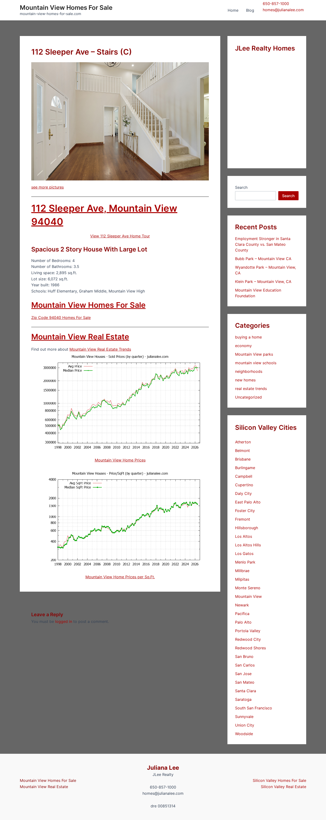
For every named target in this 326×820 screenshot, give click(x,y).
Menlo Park (245, 562)
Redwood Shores (250, 648)
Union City (244, 725)
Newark (242, 605)
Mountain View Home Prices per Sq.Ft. (120, 576)
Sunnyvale (244, 716)
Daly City (243, 493)
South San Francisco (253, 708)
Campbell (243, 476)
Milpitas (242, 579)
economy (243, 345)
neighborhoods (248, 371)
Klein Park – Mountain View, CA (263, 281)
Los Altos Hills (248, 545)
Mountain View (248, 596)
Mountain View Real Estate (80, 336)
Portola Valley (247, 630)
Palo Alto (243, 622)
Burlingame (245, 467)
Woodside (244, 733)
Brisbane (243, 459)
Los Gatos (244, 553)
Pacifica (242, 613)
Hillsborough (246, 527)
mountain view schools (255, 362)
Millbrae (242, 570)
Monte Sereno (247, 587)
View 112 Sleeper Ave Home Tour (120, 236)
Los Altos (243, 536)
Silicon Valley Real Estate (283, 786)
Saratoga (243, 699)
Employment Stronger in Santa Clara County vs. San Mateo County (262, 244)
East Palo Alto (248, 502)
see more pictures (47, 187)
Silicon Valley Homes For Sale (279, 780)
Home (233, 10)
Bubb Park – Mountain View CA (263, 258)
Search (241, 187)
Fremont (242, 519)
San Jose (243, 673)
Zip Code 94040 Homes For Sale (61, 317)
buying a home (248, 337)
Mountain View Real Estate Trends (100, 349)
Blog (250, 10)
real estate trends (251, 388)
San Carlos (245, 665)
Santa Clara (245, 690)
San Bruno (244, 656)
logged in (63, 621)
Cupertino (244, 484)
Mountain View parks (254, 354)
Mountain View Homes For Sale (66, 7)
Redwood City (248, 639)
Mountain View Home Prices (120, 460)
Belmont (242, 450)
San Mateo (244, 682)
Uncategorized (248, 397)
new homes (245, 380)
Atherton (243, 442)
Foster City (245, 510)
